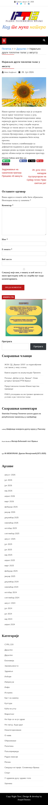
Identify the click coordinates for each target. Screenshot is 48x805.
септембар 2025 (12, 533)
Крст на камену (12, 698)
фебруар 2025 (11, 571)
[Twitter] (21, 4)
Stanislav (6, 414)
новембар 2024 (11, 587)
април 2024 (10, 624)
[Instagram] (25, 4)
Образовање (10, 741)
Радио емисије (11, 757)
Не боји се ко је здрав (15, 719)
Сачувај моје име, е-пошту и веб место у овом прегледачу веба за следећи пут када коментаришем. (23, 275)
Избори (8, 676)
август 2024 (10, 603)
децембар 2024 (12, 582)
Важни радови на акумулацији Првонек (23, 373)
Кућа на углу (10, 709)
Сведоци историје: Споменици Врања (22, 767)
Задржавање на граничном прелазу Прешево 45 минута (12, 172)
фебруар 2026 (11, 507)
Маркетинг (9, 714)
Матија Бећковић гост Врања (24, 441)
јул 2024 (8, 608)
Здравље (9, 671)
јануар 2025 (10, 576)
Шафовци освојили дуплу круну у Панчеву (25, 429)
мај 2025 (8, 555)
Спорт (7, 773)
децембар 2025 (12, 517)
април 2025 (10, 560)
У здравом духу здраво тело (18, 778)
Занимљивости (11, 666)
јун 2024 (8, 614)
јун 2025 (8, 550)
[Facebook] (17, 4)
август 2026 (10, 475)
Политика (9, 746)
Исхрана (8, 693)
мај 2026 (8, 491)
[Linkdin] (29, 4)
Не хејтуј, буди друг (14, 725)
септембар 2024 (12, 598)
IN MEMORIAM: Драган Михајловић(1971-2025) (25, 453)
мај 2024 (8, 619)
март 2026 (9, 501)
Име (5, 239)
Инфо (7, 687)
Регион (8, 762)
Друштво (5, 164)
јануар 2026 (10, 512)
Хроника (8, 783)
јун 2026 (8, 485)
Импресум (9, 682)
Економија (9, 661)
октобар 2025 (11, 528)
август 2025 (10, 539)
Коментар (7, 205)
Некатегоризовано (13, 730)
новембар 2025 (11, 523)
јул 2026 (8, 480)
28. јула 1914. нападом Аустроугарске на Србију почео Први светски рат (36, 176)
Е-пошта (7, 249)
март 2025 (9, 566)
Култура (8, 703)
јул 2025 (8, 544)
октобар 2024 (11, 592)
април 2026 (10, 496)
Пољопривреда (12, 751)
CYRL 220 (9, 644)
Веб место (7, 259)
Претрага (7, 341)
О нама (8, 735)
